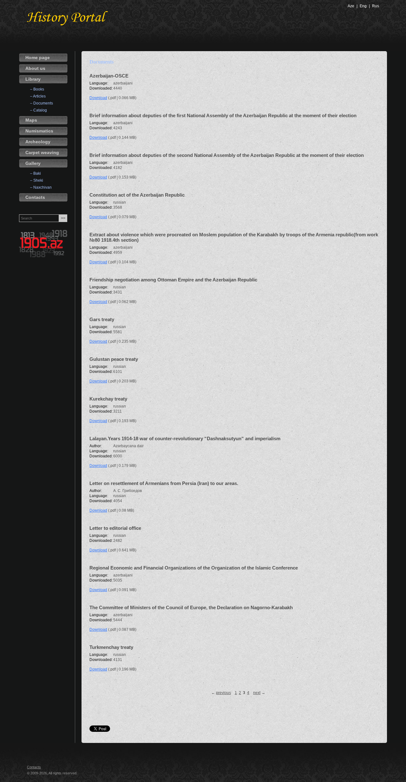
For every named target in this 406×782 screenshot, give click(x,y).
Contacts (35, 197)
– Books (37, 89)
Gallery (33, 163)
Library (33, 79)
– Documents (41, 103)
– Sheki (36, 180)
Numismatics (39, 130)
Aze (351, 6)
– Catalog (38, 110)
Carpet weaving (42, 152)
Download (98, 98)
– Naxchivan (41, 187)
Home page (37, 57)
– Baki (35, 173)
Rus (375, 6)
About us (35, 68)
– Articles (38, 96)
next (256, 693)
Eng (363, 6)
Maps (31, 120)
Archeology (37, 141)
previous (223, 693)
